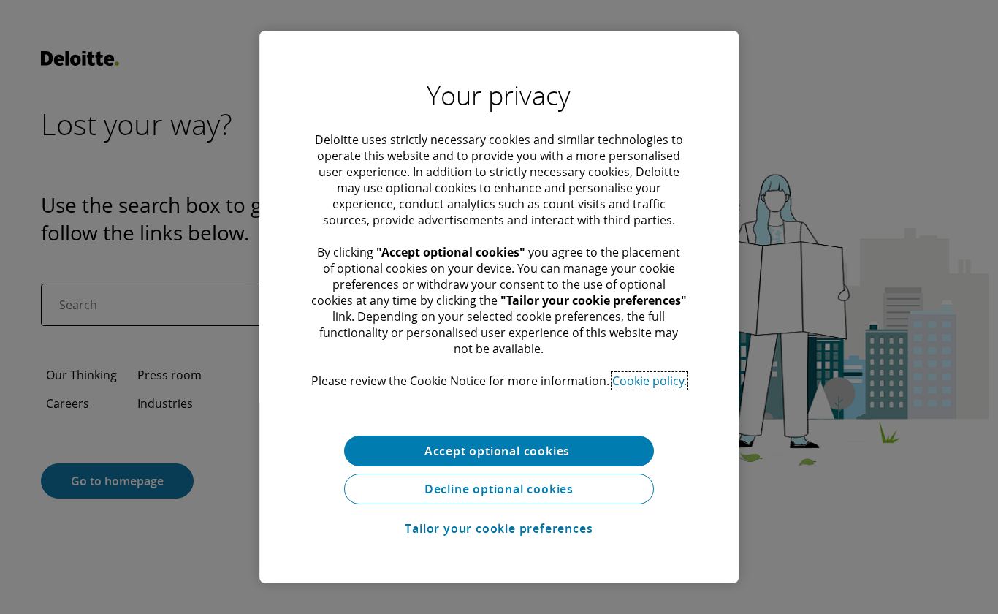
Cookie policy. (649, 381)
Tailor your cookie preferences (499, 528)
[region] (499, 307)
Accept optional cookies (499, 451)
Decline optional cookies (499, 489)
